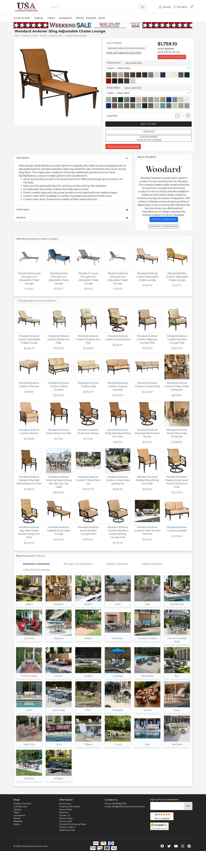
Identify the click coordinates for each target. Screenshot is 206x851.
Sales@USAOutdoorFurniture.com (128, 806)
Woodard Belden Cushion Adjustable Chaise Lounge (177, 276)
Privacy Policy (66, 818)
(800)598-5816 (119, 803)
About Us (63, 812)
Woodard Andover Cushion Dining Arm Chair (59, 339)
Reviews (21, 217)
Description (23, 157)
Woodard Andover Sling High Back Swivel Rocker (147, 433)
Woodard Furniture (33, 555)
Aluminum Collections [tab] (36, 564)
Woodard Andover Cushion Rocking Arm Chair (88, 339)
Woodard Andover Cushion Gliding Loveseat (58, 386)
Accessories (65, 18)
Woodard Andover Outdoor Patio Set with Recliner (147, 530)
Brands (80, 18)
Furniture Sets (22, 18)
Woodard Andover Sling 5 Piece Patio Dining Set (177, 433)
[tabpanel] (103, 679)
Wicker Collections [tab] (117, 564)
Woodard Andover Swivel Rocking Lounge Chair (88, 530)
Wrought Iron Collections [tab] (78, 564)
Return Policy (65, 809)
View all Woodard (163, 219)
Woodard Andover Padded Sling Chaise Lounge (58, 530)
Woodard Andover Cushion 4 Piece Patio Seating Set (118, 480)
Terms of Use (65, 821)
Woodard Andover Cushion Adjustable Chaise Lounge (147, 276)
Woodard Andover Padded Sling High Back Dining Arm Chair (29, 480)
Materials (91, 18)
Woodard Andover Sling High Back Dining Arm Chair (118, 433)
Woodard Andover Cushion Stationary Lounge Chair (147, 339)
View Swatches (133, 62)
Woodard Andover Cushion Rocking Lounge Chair (177, 339)
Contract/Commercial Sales (72, 824)
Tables (51, 18)
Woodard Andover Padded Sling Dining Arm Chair (147, 480)
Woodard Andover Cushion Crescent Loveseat (117, 386)
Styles (101, 18)
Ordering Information (69, 806)
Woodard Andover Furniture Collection (126, 48)
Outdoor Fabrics (67, 827)
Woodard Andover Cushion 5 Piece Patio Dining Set (177, 386)
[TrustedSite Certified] (159, 826)
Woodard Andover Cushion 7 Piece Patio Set (88, 480)
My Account (65, 803)
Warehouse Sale (67, 830)
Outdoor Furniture (22, 803)
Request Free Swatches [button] (123, 146)
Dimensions (23, 209)
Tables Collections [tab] (151, 564)
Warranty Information (164, 226)
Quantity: (112, 115)
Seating (38, 18)
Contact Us (64, 815)
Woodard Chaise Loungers (43, 238)
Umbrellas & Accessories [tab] (36, 570)
